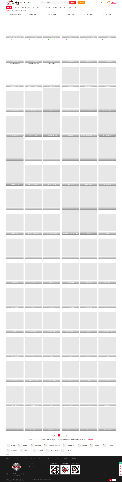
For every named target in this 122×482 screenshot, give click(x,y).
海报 (38, 7)
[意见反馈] (120, 471)
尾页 (66, 435)
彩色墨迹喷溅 (53, 439)
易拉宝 (65, 7)
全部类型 (8, 10)
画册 (29, 7)
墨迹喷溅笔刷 (60, 439)
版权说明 (66, 458)
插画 (60, 7)
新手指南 (41, 458)
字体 (70, 7)
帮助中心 (49, 458)
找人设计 (82, 2)
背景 (43, 7)
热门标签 (17, 458)
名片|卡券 (48, 7)
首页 (21, 2)
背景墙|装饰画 (16, 7)
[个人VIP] (101, 1)
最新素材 (8, 458)
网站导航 (25, 458)
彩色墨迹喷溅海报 (79, 439)
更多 (29, 2)
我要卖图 (120, 463)
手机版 (74, 458)
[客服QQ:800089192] (120, 468)
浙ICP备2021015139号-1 (20, 479)
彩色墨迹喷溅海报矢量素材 (69, 439)
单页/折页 (55, 7)
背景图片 (75, 7)
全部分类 (9, 7)
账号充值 (33, 458)
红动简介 (58, 458)
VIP (12, 10)
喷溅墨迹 (48, 439)
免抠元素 (24, 7)
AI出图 (25, 2)
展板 (34, 7)
